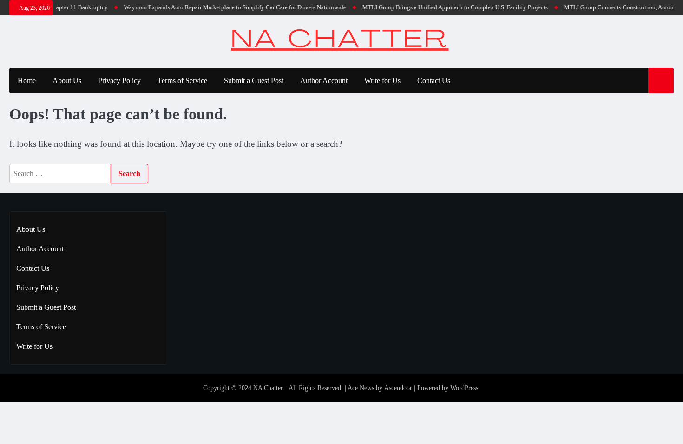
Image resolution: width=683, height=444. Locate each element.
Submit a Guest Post (253, 81)
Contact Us (433, 81)
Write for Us (382, 81)
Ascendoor (398, 388)
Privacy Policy (119, 81)
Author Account (324, 81)
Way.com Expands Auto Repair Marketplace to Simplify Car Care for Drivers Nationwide (230, 7)
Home (27, 81)
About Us (67, 81)
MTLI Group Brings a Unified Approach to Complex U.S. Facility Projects (450, 7)
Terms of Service (182, 81)
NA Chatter (268, 388)
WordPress (464, 388)
